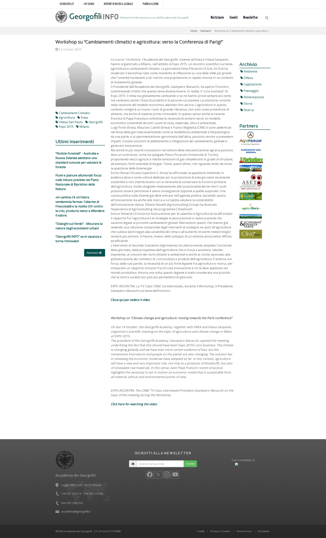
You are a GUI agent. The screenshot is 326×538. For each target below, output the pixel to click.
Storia (247, 103)
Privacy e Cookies (220, 531)
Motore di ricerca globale (118, 4)
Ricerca (248, 110)
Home (194, 30)
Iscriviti (190, 463)
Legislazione (252, 84)
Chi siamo (89, 4)
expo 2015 (65, 126)
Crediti (201, 531)
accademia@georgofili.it (75, 511)
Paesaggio (251, 91)
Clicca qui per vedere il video (131, 300)
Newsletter (250, 17)
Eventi (234, 17)
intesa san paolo (70, 122)
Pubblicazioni (150, 4)
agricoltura (66, 117)
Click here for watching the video (134, 404)
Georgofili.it (67, 4)
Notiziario (217, 17)
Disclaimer (264, 531)
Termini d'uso (244, 531)
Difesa (248, 78)
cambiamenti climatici (74, 113)
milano (84, 126)
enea (84, 117)
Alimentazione (253, 97)
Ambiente (250, 71)
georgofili (95, 122)
